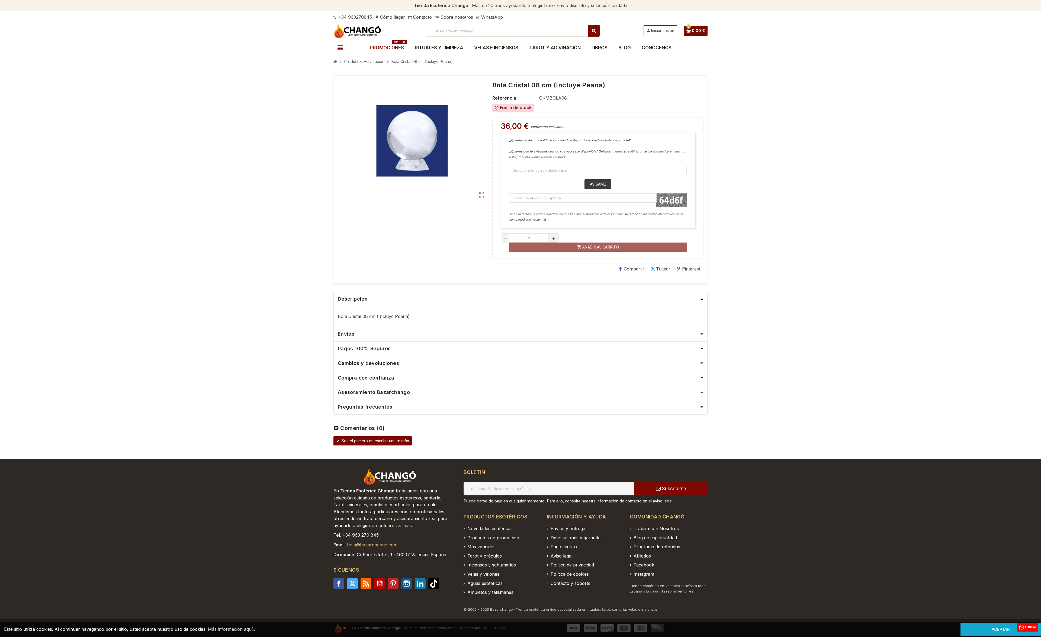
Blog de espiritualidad (655, 537)
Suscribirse (673, 488)
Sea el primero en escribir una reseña (372, 440)
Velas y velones (483, 574)
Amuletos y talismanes (490, 592)
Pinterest (691, 269)
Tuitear (663, 269)
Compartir (634, 269)
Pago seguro (564, 546)
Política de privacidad (572, 565)
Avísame (598, 184)
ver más (403, 525)
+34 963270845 (354, 17)
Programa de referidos (657, 546)
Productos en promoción (493, 537)
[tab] (520, 299)
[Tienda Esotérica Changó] (357, 30)
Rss (366, 583)
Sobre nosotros (456, 17)
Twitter (352, 583)
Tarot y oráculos (484, 556)
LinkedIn (420, 583)
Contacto (422, 17)
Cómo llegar (390, 17)
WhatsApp (491, 17)
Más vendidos (481, 546)
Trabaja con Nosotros (656, 528)
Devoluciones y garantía (575, 537)
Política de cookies (570, 574)
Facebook (338, 583)
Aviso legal (562, 556)
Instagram (406, 583)
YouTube (379, 583)
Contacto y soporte (570, 583)
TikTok (433, 583)
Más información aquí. (231, 629)
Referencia (504, 98)
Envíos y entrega (568, 528)
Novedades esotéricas (490, 528)
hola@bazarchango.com (372, 544)
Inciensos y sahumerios (491, 565)
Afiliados (642, 556)
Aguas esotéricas (485, 583)
